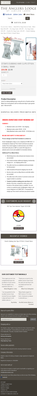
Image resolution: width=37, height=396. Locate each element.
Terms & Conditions (6, 384)
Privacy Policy (5, 386)
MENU (7, 2)
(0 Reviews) (13, 89)
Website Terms (5, 388)
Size (3, 80)
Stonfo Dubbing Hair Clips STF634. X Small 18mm (19, 241)
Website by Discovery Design (9, 392)
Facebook (4, 377)
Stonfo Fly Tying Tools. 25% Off (15, 31)
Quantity (5, 72)
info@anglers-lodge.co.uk (7, 372)
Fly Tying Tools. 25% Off (16, 29)
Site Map (3, 382)
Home (10, 27)
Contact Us (4, 390)
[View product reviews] (5, 89)
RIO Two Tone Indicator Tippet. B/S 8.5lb (18, 206)
